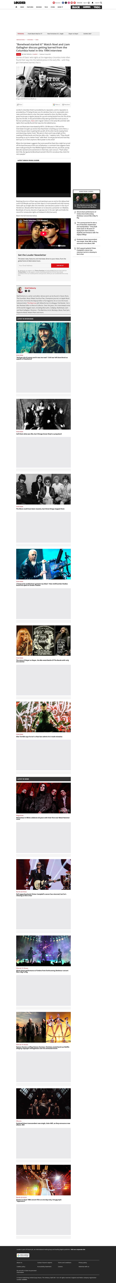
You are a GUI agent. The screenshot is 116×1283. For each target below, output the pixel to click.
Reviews (39, 7)
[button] (98, 3)
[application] (43, 178)
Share (20, 104)
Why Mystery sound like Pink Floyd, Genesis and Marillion (87, 206)
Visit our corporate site (78, 1249)
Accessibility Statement (44, 1266)
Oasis (36, 39)
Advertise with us (84, 1266)
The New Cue (31, 303)
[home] (16, 7)
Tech (46, 7)
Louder (35, 54)
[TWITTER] (26, 291)
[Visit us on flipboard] (74, 3)
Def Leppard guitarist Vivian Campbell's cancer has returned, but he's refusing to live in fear (87, 251)
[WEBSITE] (29, 291)
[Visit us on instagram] (69, 3)
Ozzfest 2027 (87, 34)
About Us (19, 1262)
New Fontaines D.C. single (55, 34)
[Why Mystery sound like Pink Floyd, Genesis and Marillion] (86, 201)
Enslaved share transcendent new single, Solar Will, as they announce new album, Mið (87, 241)
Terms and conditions (64, 1262)
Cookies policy (21, 1266)
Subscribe (79, 2)
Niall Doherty (28, 54)
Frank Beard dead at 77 (35, 34)
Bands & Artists (21, 39)
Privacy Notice (22, 272)
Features (30, 7)
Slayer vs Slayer (73, 34)
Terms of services (39, 270)
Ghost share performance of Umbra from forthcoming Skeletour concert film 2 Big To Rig (87, 215)
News (22, 7)
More (60, 7)
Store (53, 7)
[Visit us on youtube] (72, 3)
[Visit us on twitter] (66, 3)
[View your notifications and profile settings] (92, 3)
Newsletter (67, 104)
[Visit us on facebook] (63, 3)
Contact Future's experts (44, 1262)
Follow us (57, 104)
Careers (60, 1266)
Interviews (30, 39)
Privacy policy (83, 1262)
